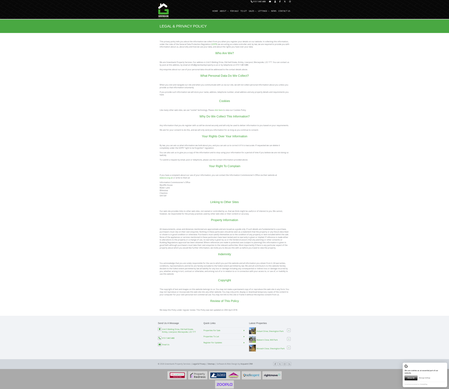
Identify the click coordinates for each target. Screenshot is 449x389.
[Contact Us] (275, 1)
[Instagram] (290, 1)
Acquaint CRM (247, 364)
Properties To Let (211, 336)
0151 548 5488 (259, 1)
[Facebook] (280, 1)
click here (218, 110)
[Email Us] (270, 1)
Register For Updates (212, 342)
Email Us (165, 344)
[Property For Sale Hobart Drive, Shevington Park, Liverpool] (252, 330)
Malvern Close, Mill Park (267, 340)
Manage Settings (424, 378)
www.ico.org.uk (166, 177)
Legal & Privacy (199, 364)
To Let (243, 11)
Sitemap (211, 364)
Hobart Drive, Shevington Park (270, 331)
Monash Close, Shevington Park (271, 348)
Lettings (262, 11)
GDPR (214, 44)
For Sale (234, 11)
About (223, 11)
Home (215, 11)
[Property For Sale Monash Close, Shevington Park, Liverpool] (252, 348)
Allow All (411, 378)
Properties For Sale (211, 330)
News (273, 11)
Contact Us (284, 11)
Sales (251, 11)
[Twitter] (285, 1)
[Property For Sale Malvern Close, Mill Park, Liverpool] (252, 339)
